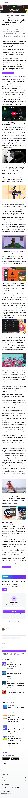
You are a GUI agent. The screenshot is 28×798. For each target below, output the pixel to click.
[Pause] (24, 163)
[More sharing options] (21, 621)
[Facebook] (8, 787)
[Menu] (2, 2)
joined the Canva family (14, 76)
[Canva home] (6, 2)
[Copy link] (15, 621)
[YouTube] (18, 787)
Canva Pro (14, 638)
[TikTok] (10, 787)
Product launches (6, 638)
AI (18, 638)
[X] (15, 787)
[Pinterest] (13, 787)
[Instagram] (5, 787)
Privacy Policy (17, 615)
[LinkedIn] (2, 787)
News (3, 16)
